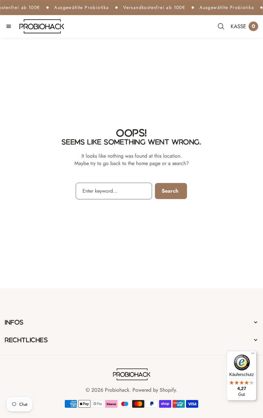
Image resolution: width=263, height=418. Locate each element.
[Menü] (253, 355)
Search (170, 191)
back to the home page (135, 163)
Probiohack (117, 390)
